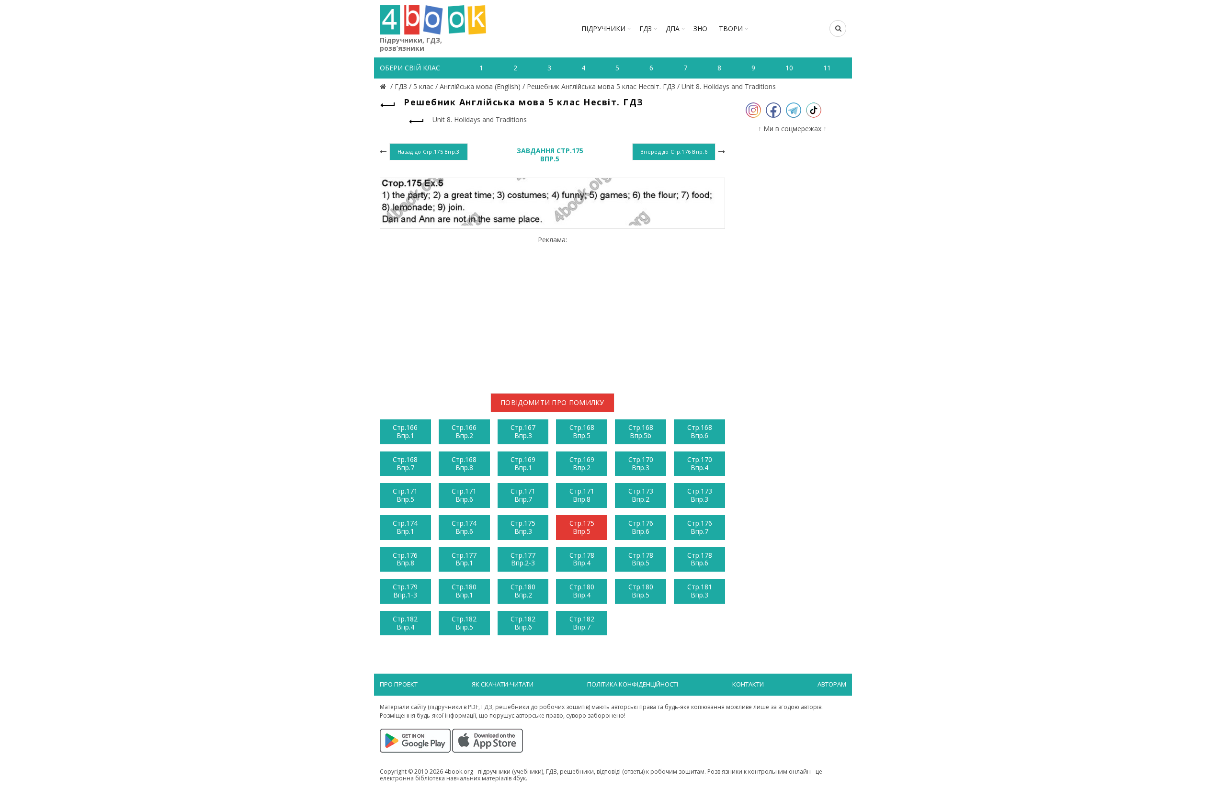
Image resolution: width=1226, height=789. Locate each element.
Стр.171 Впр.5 (405, 495)
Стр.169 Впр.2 (581, 463)
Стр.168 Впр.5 (581, 431)
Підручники (603, 28)
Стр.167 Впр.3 (523, 431)
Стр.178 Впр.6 (699, 559)
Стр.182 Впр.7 (581, 622)
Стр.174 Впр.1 (405, 527)
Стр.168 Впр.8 (464, 463)
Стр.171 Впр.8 (581, 495)
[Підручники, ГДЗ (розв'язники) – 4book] (384, 86)
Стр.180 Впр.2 (523, 590)
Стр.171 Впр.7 (523, 495)
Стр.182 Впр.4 (405, 622)
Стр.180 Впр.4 (581, 590)
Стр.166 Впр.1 (405, 431)
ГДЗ (645, 28)
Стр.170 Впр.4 (699, 463)
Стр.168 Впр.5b (640, 431)
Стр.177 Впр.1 (464, 559)
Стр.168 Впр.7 (405, 463)
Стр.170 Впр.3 (640, 463)
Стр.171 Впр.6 (464, 495)
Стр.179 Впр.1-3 (405, 590)
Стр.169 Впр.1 (523, 463)
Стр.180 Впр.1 (464, 590)
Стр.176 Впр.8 (405, 559)
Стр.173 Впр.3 (699, 495)
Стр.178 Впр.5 (640, 559)
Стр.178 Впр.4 (581, 559)
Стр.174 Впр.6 (464, 527)
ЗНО (700, 28)
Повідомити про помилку (552, 402)
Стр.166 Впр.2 (464, 431)
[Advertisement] (552, 311)
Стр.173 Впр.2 (640, 495)
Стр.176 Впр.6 (640, 527)
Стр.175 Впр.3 (523, 527)
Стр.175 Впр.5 (581, 527)
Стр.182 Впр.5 (464, 622)
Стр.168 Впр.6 (699, 431)
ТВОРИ (731, 28)
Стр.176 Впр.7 (699, 527)
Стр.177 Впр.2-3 (523, 559)
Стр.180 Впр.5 (640, 590)
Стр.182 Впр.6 (523, 622)
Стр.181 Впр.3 (699, 590)
